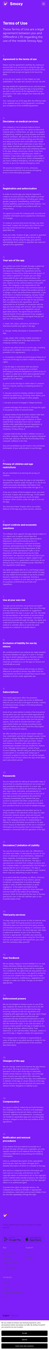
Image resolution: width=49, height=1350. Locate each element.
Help (28, 1253)
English (6, 1315)
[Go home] (5, 1215)
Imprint (6, 1283)
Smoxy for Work (10, 1262)
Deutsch (15, 1315)
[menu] (43, 3)
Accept (24, 1333)
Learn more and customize (24, 1346)
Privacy (6, 1287)
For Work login (9, 1267)
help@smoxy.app (38, 805)
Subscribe (7, 1258)
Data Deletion (9, 1253)
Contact (29, 1258)
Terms (5, 1297)
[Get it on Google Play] (12, 1239)
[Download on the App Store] (33, 1239)
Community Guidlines (12, 1292)
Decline (24, 1340)
